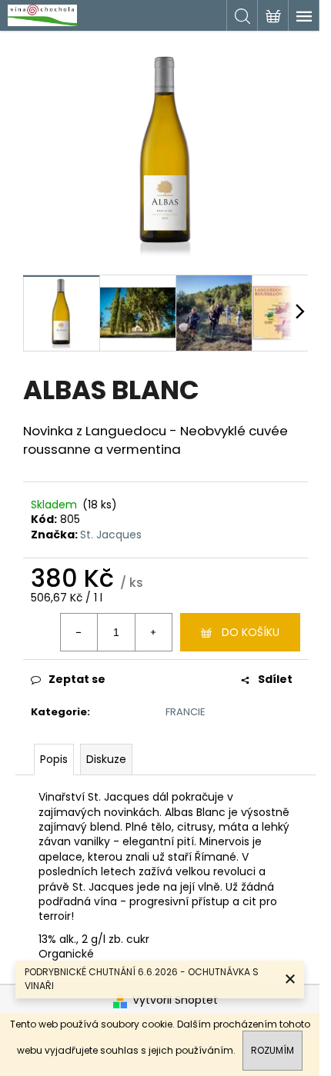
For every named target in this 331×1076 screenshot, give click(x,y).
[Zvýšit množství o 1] (153, 632)
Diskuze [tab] (106, 759)
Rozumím (272, 1050)
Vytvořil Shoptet (175, 1000)
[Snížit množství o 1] (79, 632)
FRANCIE (186, 712)
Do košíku (250, 632)
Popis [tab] (54, 759)
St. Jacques (111, 534)
